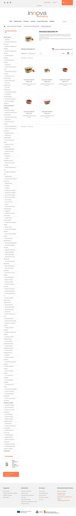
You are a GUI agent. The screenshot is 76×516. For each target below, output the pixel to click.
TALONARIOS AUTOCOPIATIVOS (8, 95)
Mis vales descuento (43, 493)
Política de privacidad (26, 499)
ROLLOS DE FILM (8, 202)
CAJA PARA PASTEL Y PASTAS (9, 386)
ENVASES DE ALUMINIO (10, 190)
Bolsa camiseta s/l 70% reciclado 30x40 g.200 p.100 (15, 464)
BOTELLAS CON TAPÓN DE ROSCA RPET (10, 180)
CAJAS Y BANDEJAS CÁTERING (8, 381)
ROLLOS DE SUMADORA (10, 99)
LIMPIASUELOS (8, 423)
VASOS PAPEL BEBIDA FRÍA (11, 243)
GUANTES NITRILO (9, 416)
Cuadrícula (68, 54)
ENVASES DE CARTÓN (9, 110)
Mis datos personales (43, 497)
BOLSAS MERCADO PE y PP (9, 294)
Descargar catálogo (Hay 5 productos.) (63, 49)
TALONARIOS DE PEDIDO (10, 92)
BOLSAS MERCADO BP (10, 291)
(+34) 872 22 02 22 (61, 494)
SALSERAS (7, 185)
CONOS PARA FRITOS (9, 307)
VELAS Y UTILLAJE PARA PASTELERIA (9, 399)
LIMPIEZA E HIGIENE (8, 403)
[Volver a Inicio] (4, 26)
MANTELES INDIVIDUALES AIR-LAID (10, 52)
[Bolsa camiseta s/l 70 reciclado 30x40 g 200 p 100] (7, 463)
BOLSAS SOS (7, 311)
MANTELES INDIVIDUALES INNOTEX (10, 47)
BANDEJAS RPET (8, 183)
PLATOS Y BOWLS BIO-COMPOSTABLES (9, 207)
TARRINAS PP (8, 156)
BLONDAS (7, 355)
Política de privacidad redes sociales (29, 501)
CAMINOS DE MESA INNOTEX (9, 56)
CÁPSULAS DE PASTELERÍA (10, 389)
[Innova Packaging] (38, 14)
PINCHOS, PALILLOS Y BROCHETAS (9, 258)
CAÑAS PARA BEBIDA (9, 252)
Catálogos (51, 21)
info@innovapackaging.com (63, 500)
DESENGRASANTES (9, 435)
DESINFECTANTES (9, 437)
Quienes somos (18, 21)
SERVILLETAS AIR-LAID (10, 80)
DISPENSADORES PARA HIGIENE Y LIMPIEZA (9, 447)
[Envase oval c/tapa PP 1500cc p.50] (47, 69)
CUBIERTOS (7, 211)
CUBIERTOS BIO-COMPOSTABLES (8, 219)
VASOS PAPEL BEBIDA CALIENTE (9, 246)
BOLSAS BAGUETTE (9, 318)
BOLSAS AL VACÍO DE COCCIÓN (9, 285)
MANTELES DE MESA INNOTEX (9, 61)
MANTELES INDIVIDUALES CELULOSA (10, 43)
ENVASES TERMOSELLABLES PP (8, 159)
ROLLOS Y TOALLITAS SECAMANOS (9, 411)
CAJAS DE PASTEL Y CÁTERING (8, 376)
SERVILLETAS (8, 64)
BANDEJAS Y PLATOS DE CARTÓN (9, 324)
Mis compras (42, 491)
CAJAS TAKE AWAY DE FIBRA (9, 141)
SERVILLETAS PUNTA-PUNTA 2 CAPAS (9, 77)
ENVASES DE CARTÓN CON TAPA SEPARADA (10, 114)
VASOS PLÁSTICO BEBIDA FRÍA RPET (10, 230)
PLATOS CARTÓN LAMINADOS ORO (8, 351)
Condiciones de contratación (27, 495)
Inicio (11, 21)
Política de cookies (25, 503)
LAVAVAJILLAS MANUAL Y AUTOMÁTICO (10, 427)
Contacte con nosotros (26, 491)
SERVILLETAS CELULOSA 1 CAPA (10, 68)
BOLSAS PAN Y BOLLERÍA (10, 321)
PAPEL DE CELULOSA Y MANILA (9, 274)
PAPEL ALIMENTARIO (9, 266)
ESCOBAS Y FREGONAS (10, 444)
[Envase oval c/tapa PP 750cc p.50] (47, 101)
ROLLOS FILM (8, 199)
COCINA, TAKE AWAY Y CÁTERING (9, 107)
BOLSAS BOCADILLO (9, 309)
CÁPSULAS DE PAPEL (9, 391)
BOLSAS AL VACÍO (9, 279)
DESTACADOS (7, 451)
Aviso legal (23, 497)
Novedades (9, 456)
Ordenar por (24, 53)
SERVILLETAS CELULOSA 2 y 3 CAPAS (10, 72)
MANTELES (7, 39)
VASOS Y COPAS (8, 227)
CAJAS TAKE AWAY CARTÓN (11, 117)
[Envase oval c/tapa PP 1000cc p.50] (29, 69)
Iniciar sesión (47, 2)
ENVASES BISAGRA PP (9, 149)
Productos (26, 21)
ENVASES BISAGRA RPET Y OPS (10, 168)
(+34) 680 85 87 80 (67, 496)
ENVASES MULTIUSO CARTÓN (9, 123)
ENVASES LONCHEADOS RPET (10, 173)
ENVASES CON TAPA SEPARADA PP (9, 152)
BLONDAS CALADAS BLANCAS (9, 358)
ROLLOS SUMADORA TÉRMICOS (9, 102)
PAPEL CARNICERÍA (9, 277)
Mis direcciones (42, 495)
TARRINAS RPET (8, 176)
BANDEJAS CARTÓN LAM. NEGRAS (10, 333)
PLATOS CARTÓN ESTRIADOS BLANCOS (8, 342)
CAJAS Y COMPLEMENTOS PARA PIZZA (10, 130)
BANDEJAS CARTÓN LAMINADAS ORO (9, 338)
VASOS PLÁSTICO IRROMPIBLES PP (8, 239)
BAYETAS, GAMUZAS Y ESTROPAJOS (9, 440)
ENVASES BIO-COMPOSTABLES (7, 136)
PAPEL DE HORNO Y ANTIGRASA (9, 269)
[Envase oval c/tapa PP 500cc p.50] (29, 101)
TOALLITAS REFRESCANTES (7, 84)
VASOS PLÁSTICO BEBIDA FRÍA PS (10, 235)
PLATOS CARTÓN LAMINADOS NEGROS (8, 347)
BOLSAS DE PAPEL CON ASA (9, 315)
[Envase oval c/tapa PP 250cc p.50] (65, 69)
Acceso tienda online (42, 21)
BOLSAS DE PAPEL (9, 304)
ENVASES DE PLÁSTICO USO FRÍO (9, 164)
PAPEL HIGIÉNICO (9, 414)
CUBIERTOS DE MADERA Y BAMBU (10, 223)
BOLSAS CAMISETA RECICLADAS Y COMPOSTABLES (8, 300)
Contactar (32, 21)
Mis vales (41, 499)
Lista (72, 54)
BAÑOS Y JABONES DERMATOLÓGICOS (8, 420)
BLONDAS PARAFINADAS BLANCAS (10, 363)
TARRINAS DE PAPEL (9, 133)
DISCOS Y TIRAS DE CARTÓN (8, 367)
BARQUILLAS (8, 119)
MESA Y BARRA (7, 37)
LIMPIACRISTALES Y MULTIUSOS (9, 431)
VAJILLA (6, 204)
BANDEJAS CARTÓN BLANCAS (9, 329)
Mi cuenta (39, 5)
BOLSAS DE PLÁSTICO (9, 288)
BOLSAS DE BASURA (9, 407)
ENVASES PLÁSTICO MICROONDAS (9, 146)
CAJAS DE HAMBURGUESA (10, 126)
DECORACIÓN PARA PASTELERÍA (9, 395)
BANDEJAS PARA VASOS (10, 250)
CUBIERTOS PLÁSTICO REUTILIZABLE (9, 214)
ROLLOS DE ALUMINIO (10, 195)
